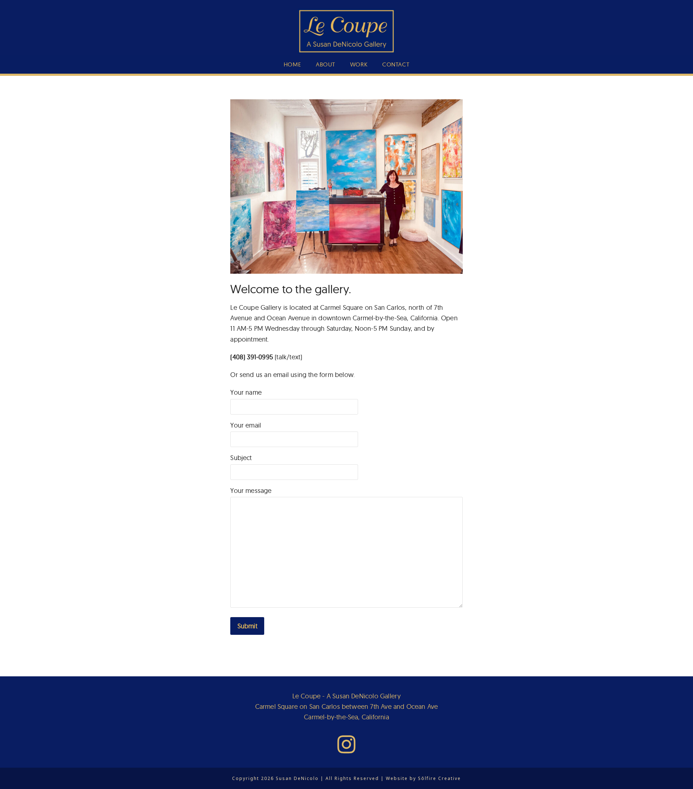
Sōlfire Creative (439, 778)
